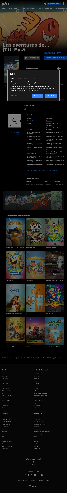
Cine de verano (5, 388)
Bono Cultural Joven (38, 443)
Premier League (6, 424)
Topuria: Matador (6, 438)
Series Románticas (6, 398)
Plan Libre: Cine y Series (39, 434)
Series (4, 8)
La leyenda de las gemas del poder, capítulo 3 (54, 152)
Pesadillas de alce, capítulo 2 (35, 136)
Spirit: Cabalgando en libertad (14, 313)
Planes (35, 436)
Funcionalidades (37, 419)
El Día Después (5, 426)
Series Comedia (6, 400)
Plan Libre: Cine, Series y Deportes (42, 431)
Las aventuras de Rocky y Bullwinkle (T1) (14, 121)
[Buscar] (45, 4)
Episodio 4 (49, 121)
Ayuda (33, 464)
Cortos (3, 386)
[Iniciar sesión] (63, 4)
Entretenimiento (6, 405)
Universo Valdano (6, 429)
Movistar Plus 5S (37, 407)
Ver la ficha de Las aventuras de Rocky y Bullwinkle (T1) (42, 170)
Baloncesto (4, 431)
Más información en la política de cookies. (28, 90)
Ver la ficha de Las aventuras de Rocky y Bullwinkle (15, 132)
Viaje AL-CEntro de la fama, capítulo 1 (54, 139)
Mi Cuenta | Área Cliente (39, 421)
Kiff (26, 313)
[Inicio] (6, 4)
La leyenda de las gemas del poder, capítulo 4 (34, 156)
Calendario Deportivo (7, 446)
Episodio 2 (49, 118)
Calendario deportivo (29, 8)
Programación (5, 451)
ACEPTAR (51, 96)
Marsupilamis (29, 280)
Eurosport (4, 443)
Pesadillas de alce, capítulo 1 (54, 132)
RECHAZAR (37, 96)
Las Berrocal (36, 390)
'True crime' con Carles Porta (40, 395)
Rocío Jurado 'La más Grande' (41, 393)
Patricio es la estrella (51, 247)
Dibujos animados (38, 400)
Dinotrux (28, 346)
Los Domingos (37, 378)
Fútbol (16, 8)
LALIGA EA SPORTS (6, 421)
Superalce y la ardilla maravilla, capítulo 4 (36, 165)
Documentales (5, 403)
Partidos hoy (5, 448)
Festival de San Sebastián (39, 398)
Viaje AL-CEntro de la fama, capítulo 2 (34, 144)
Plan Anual (36, 441)
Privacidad (40, 480)
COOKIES (47, 480)
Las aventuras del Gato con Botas (15, 247)
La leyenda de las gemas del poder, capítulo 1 (54, 148)
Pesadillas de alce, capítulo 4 (35, 139)
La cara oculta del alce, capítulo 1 (53, 124)
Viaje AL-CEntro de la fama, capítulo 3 (54, 144)
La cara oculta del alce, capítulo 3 (53, 128)
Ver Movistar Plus (37, 417)
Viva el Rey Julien (10, 346)
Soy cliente (33, 58)
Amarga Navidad (37, 381)
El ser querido (37, 373)
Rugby (3, 436)
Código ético (36, 426)
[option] (10, 200)
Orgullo (4, 407)
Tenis (41, 8)
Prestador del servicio (23, 480)
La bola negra (37, 376)
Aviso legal (33, 480)
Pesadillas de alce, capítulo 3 (54, 136)
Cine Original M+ (6, 376)
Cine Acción (5, 383)
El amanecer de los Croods (52, 346)
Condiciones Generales (39, 424)
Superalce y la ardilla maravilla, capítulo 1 (55, 156)
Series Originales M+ (7, 395)
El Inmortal (36, 383)
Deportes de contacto (7, 441)
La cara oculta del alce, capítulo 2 (33, 128)
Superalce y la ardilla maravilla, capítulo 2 (36, 161)
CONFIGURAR (15, 96)
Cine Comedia (5, 381)
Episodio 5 (30, 123)
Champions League (6, 419)
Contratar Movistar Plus (39, 429)
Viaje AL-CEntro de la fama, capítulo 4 (34, 148)
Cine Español (5, 378)
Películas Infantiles (6, 390)
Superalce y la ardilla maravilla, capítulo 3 (55, 161)
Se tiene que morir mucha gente (41, 386)
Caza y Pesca (37, 405)
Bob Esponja (9, 280)
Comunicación (37, 451)
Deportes (48, 8)
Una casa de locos (31, 247)
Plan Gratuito (59, 8)
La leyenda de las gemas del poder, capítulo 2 (34, 152)
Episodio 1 (29, 118)
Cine (10, 8)
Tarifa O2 (36, 446)
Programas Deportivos (39, 403)
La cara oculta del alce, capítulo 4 (33, 132)
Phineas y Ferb (49, 313)
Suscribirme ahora (53, 4)
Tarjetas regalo (37, 448)
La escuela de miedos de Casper (54, 280)
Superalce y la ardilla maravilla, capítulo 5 (55, 165)
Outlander (36, 388)
